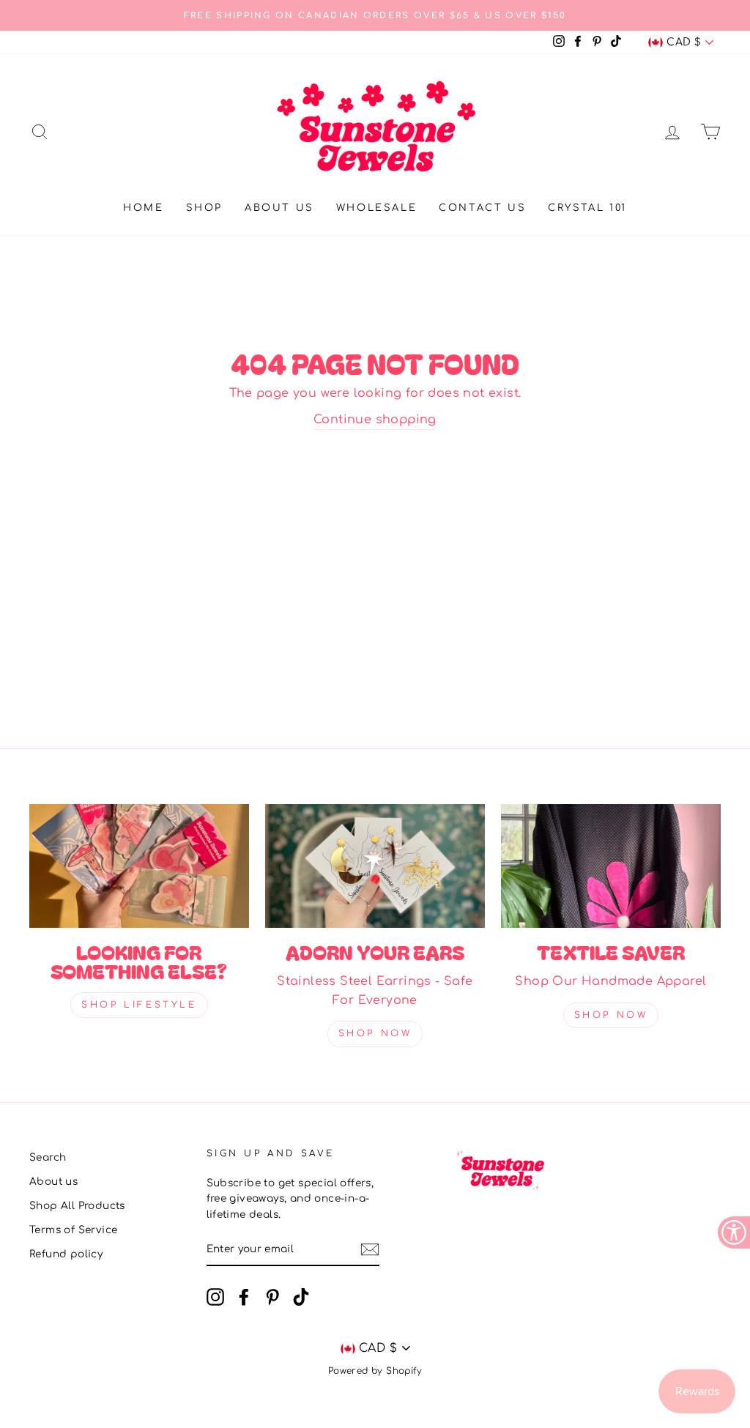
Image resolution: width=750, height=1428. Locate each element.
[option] (375, 15)
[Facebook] (244, 1297)
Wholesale (376, 208)
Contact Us (482, 208)
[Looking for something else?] (139, 866)
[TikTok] (301, 1297)
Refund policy (66, 1254)
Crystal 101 (587, 208)
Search (47, 1157)
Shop (204, 208)
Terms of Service (73, 1229)
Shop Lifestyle (138, 1005)
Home (143, 208)
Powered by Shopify (375, 1371)
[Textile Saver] (611, 866)
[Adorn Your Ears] (375, 866)
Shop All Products (77, 1205)
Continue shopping (375, 419)
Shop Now (375, 1033)
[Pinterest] (272, 1297)
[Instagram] (215, 1297)
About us (279, 208)
